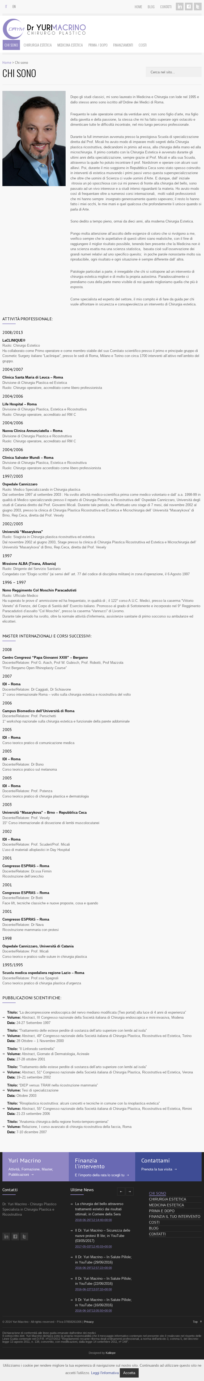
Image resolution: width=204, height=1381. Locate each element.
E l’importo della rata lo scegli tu (99, 1175)
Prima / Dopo (98, 45)
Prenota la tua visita (156, 1169)
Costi (143, 45)
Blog (151, 6)
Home (138, 6)
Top (195, 1321)
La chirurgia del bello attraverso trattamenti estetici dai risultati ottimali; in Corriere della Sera (99, 1209)
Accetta (129, 1373)
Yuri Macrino (24, 1160)
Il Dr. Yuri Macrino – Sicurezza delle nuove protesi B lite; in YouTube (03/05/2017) (102, 1235)
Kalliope (111, 1352)
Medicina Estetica (70, 45)
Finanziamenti (123, 45)
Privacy (89, 1321)
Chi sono (11, 45)
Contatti (166, 6)
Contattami (155, 1160)
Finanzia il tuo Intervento (174, 1217)
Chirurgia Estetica (38, 45)
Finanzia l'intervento (90, 1163)
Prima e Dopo (162, 1211)
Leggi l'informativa (105, 1373)
